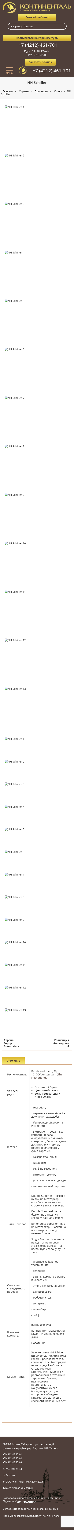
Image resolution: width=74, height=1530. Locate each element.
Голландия (41, 91)
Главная (8, 91)
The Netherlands (46, 1076)
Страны (24, 91)
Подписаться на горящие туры (37, 38)
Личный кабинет (37, 17)
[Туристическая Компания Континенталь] (37, 7)
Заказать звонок (40, 62)
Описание (13, 1060)
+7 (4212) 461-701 (38, 45)
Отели (58, 91)
